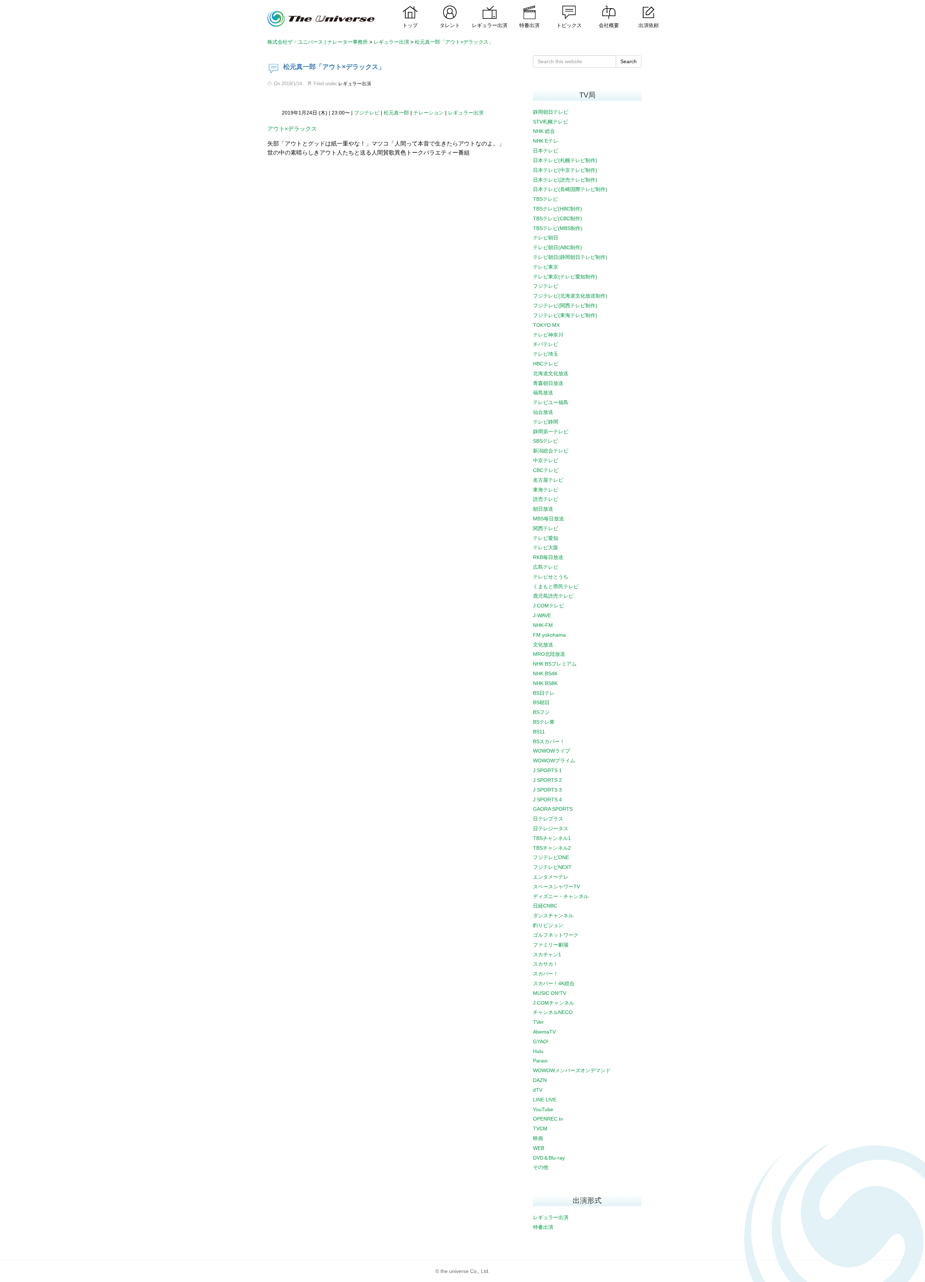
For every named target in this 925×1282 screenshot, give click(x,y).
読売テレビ (545, 499)
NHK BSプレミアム (555, 664)
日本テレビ (545, 150)
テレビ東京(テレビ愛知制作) (565, 277)
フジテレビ (366, 113)
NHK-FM (543, 625)
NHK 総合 (544, 131)
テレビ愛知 (545, 538)
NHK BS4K (545, 673)
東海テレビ (545, 490)
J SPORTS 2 (547, 780)
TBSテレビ (545, 199)
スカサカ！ (545, 964)
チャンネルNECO (553, 1012)
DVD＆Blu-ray (549, 1158)
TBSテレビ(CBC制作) (557, 218)
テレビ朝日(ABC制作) (557, 247)
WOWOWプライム (554, 760)
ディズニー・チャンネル (561, 896)
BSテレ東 (544, 722)
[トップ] (410, 5)
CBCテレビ (546, 470)
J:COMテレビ (548, 605)
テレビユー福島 (550, 402)
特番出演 (543, 1227)
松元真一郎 (396, 113)
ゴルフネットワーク (555, 935)
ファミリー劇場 (550, 945)
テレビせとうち (550, 577)
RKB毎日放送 (548, 557)
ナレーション (428, 113)
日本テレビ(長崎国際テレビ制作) (570, 189)
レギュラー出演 (354, 83)
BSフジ (541, 712)
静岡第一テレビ (550, 431)
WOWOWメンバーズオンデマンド (572, 1070)
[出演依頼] (648, 5)
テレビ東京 (545, 267)
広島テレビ (545, 567)
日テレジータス (550, 828)
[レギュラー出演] (489, 5)
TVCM (540, 1128)
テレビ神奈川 (548, 335)
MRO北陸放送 (549, 654)
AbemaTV (544, 1032)
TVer (538, 1022)
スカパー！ (545, 973)
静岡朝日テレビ (550, 112)
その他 (540, 1167)
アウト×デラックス (292, 129)
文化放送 (543, 645)
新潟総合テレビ (550, 451)
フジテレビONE (551, 857)
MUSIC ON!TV (549, 993)
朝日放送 (543, 509)
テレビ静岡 (545, 422)
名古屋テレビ (548, 480)
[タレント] (450, 5)
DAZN (540, 1080)
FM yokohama (549, 635)
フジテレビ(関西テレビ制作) (565, 305)
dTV (537, 1090)
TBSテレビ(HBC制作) (557, 209)
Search (628, 61)
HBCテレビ (546, 364)
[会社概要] (609, 5)
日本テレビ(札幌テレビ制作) (565, 160)
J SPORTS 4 (547, 799)
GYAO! (540, 1041)
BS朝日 (541, 702)
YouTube (543, 1109)
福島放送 (543, 392)
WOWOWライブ (551, 751)
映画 (538, 1138)
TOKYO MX (546, 325)
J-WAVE (542, 615)
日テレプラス (548, 819)
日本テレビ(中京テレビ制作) (565, 170)
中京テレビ (545, 460)
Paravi (540, 1061)
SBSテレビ (545, 441)
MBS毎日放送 (548, 518)
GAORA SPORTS (553, 809)
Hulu (538, 1051)
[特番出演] (529, 5)
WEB (538, 1148)
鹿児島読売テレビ (553, 596)
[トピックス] (569, 5)
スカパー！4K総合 (554, 983)
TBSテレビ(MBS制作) (557, 228)
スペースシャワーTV (556, 886)
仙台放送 (543, 412)
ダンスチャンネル (553, 915)
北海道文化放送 (550, 373)
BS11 (539, 732)
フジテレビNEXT (552, 867)
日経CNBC (545, 906)
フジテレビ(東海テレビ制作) (565, 315)
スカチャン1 (547, 954)
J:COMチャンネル (553, 1003)
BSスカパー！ (549, 741)
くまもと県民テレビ (555, 586)
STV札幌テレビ (550, 122)
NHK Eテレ (545, 141)
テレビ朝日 (545, 238)
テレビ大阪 (545, 547)
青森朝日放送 (548, 383)
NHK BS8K (545, 683)
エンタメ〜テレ (550, 877)
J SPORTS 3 (547, 790)
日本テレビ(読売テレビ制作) (565, 180)
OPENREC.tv (548, 1119)
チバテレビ (545, 344)
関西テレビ (545, 528)
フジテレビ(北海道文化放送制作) (570, 296)
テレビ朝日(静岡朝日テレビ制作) (570, 257)
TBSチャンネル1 (552, 838)
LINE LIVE (544, 1100)
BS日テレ (544, 693)
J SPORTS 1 (547, 770)
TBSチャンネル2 (552, 848)
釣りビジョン (548, 925)
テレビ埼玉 (545, 354)
